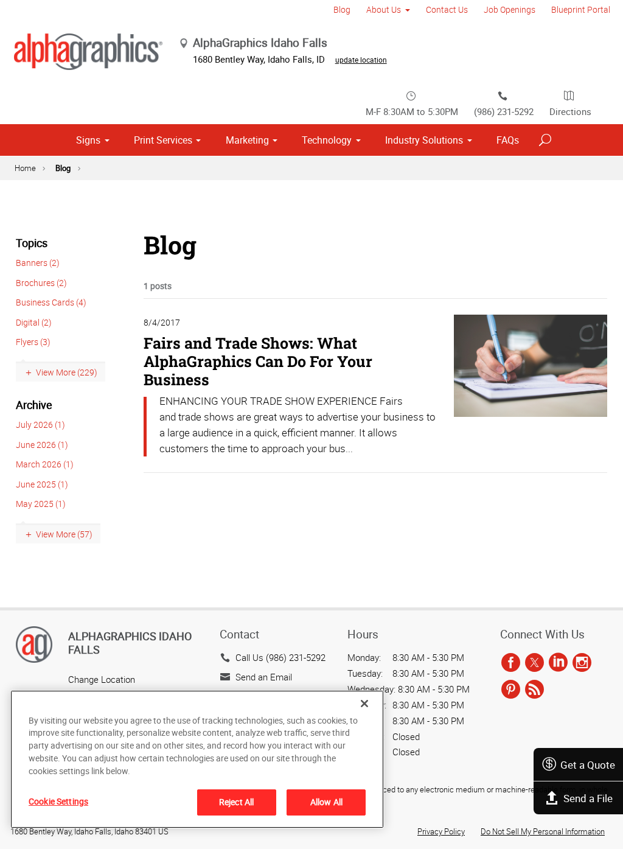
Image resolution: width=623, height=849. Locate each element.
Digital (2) (34, 322)
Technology (327, 140)
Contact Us (447, 9)
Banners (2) (38, 262)
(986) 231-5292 (504, 111)
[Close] (364, 703)
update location (361, 60)
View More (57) (64, 534)
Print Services (163, 140)
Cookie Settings (58, 801)
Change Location (101, 679)
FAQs (507, 140)
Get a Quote (587, 765)
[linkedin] (558, 663)
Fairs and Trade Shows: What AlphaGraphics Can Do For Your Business (258, 361)
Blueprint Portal (580, 9)
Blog (341, 9)
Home (25, 167)
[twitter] (534, 663)
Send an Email (263, 677)
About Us (383, 9)
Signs (88, 140)
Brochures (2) (41, 282)
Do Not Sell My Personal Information (543, 831)
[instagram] (582, 663)
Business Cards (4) (51, 302)
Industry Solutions (424, 140)
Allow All (326, 802)
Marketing (247, 140)
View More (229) (66, 372)
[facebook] (510, 663)
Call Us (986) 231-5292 (280, 657)
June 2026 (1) (42, 444)
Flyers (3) (33, 342)
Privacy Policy (441, 831)
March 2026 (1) (45, 464)
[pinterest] (510, 689)
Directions (570, 111)
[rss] (534, 689)
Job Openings (509, 9)
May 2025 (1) (41, 503)
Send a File (588, 798)
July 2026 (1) (40, 424)
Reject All (236, 802)
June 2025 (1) (42, 484)
